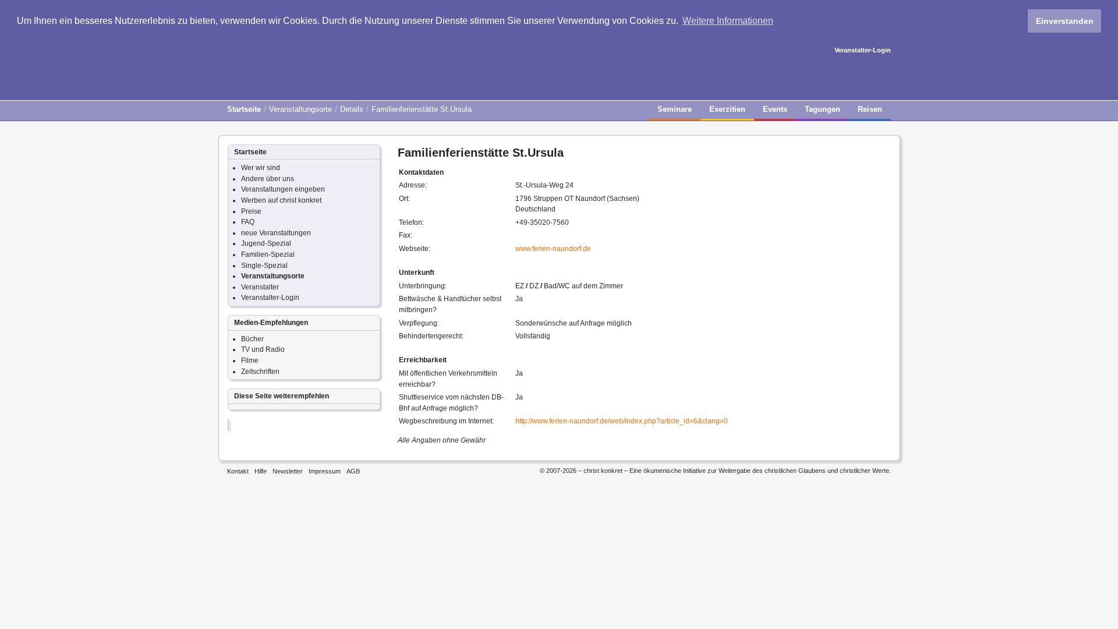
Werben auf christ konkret (281, 200)
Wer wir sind (260, 168)
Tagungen (822, 109)
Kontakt (238, 471)
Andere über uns (267, 179)
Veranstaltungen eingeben (283, 189)
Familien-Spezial (268, 254)
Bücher (252, 339)
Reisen (870, 109)
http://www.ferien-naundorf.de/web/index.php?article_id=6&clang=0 (621, 421)
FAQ (247, 222)
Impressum (325, 471)
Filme (250, 360)
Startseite (244, 109)
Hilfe (260, 471)
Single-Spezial (264, 266)
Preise (251, 211)
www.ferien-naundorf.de (553, 249)
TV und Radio (263, 349)
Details (351, 109)
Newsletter (288, 471)
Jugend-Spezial (266, 243)
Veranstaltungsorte (300, 109)
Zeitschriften (260, 371)
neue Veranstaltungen (276, 233)
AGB (353, 471)
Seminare (674, 109)
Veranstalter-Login (862, 50)
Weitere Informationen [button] (727, 21)
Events (775, 109)
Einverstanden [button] (1065, 21)
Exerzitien (727, 109)
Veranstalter (260, 287)
